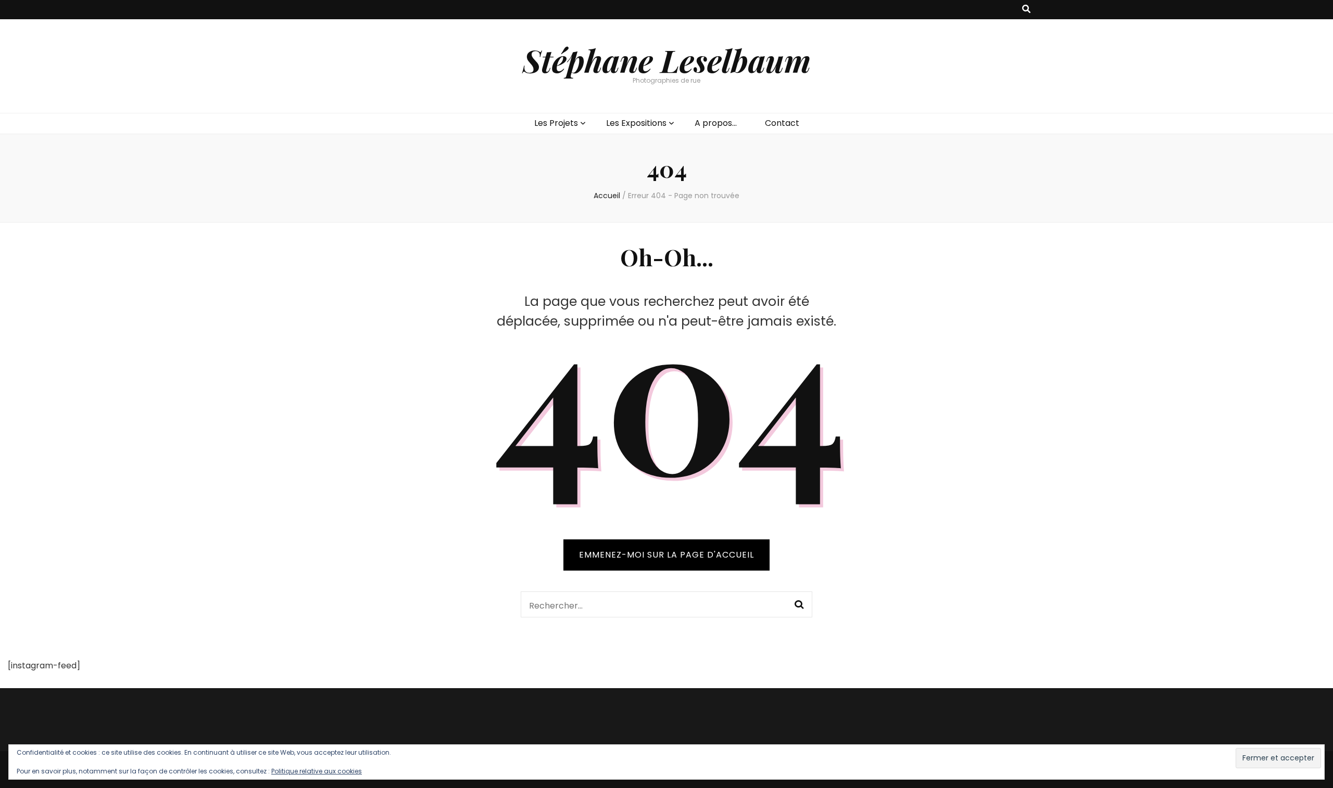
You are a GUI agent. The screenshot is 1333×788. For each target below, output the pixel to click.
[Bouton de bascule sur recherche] (1026, 10)
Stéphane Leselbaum (667, 60)
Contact (782, 123)
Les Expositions (636, 123)
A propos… (716, 123)
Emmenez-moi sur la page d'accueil (666, 555)
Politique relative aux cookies (316, 771)
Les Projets (556, 123)
